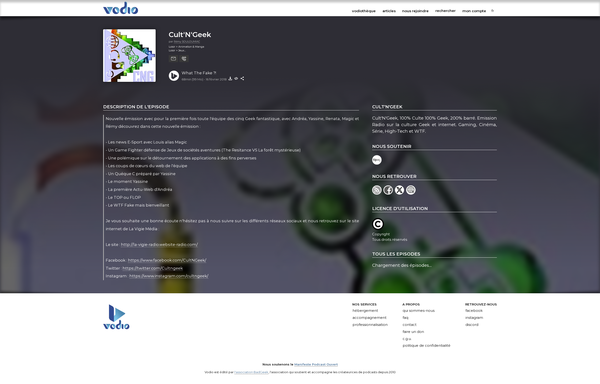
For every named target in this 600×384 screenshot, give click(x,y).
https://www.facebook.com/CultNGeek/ (167, 260)
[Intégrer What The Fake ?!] (236, 78)
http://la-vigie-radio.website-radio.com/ (159, 244)
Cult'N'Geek (190, 34)
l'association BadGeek (251, 372)
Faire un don (413, 332)
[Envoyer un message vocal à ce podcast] (184, 58)
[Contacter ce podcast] (173, 58)
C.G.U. (407, 339)
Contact (409, 325)
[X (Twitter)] (400, 193)
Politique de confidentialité (426, 346)
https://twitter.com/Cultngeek (153, 268)
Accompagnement (369, 318)
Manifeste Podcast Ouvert (316, 364)
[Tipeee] (377, 163)
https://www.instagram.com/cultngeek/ (168, 276)
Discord (471, 325)
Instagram (474, 318)
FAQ (405, 318)
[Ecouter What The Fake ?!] (174, 76)
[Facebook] (389, 193)
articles (389, 11)
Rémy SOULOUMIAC (187, 41)
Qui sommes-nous (419, 311)
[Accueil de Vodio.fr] (120, 14)
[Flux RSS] (377, 193)
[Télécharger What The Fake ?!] (230, 78)
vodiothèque (364, 11)
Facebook (474, 311)
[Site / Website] (411, 193)
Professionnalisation (370, 325)
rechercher (445, 11)
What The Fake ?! (199, 73)
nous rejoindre (415, 11)
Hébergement (365, 311)
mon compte (474, 11)
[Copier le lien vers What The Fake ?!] (242, 78)
